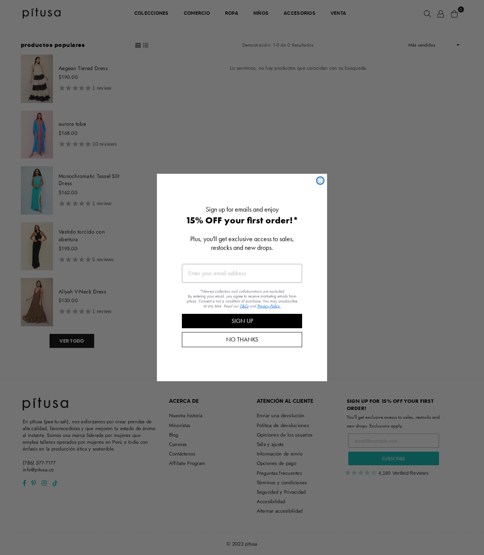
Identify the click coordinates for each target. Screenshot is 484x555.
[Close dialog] (320, 180)
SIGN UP (242, 321)
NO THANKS (242, 339)
